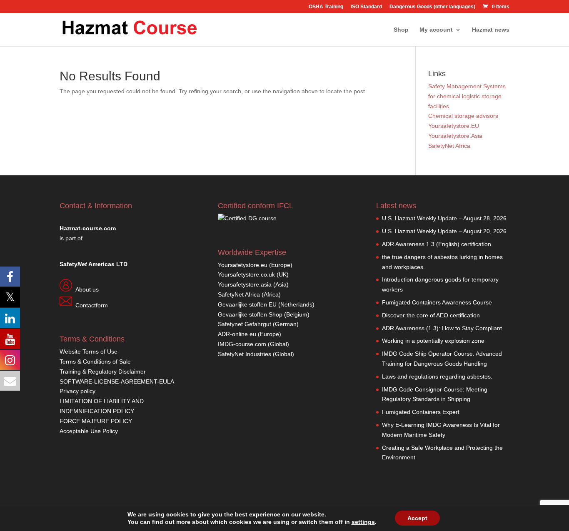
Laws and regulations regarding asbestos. (437, 376)
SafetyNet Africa (449, 145)
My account (436, 30)
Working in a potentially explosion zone (433, 340)
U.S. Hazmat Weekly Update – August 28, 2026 (444, 218)
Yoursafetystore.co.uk (246, 274)
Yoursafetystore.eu (243, 265)
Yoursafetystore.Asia (455, 135)
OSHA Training (326, 7)
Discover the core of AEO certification (431, 315)
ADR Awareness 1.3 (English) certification (436, 244)
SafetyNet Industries (244, 354)
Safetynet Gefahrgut (244, 324)
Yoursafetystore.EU (453, 125)
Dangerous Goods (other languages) (432, 7)
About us (87, 289)
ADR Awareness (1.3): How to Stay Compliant (442, 328)
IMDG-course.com (242, 344)
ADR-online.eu (237, 334)
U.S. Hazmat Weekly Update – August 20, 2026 (444, 231)
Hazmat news (490, 30)
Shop (401, 30)
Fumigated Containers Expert (420, 412)
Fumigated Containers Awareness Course (437, 302)
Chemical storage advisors (463, 115)
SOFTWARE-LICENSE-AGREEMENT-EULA (117, 381)
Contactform (91, 305)
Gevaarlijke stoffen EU (248, 304)
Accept (417, 518)
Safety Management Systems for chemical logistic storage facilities (467, 96)
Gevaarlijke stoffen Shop (251, 314)
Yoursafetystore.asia (245, 284)
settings (363, 522)
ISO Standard (366, 7)
